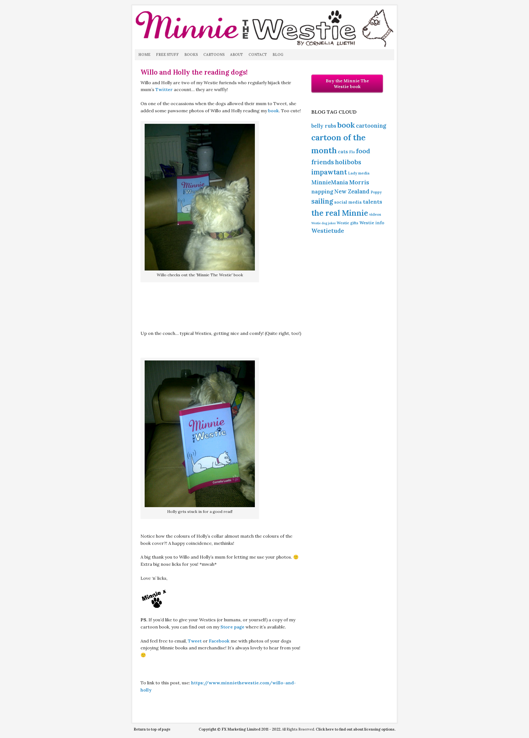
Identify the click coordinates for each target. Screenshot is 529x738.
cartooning (371, 125)
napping (322, 191)
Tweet (195, 641)
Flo (352, 151)
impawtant (329, 172)
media (363, 173)
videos (375, 214)
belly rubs (323, 125)
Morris (359, 182)
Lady (352, 173)
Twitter (164, 89)
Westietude (327, 230)
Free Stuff (167, 54)
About (236, 54)
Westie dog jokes (323, 223)
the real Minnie (339, 213)
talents (372, 201)
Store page (232, 627)
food (363, 151)
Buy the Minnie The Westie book (347, 83)
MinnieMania (329, 182)
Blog (277, 54)
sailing (322, 201)
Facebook (219, 641)
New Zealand (351, 191)
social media (348, 202)
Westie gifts (347, 222)
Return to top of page (152, 729)
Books (191, 54)
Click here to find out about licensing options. (355, 729)
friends (322, 162)
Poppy (376, 192)
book (273, 110)
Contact (258, 54)
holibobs (348, 162)
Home (144, 54)
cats (343, 152)
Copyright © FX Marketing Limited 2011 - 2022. (240, 729)
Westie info (371, 222)
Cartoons (214, 54)
